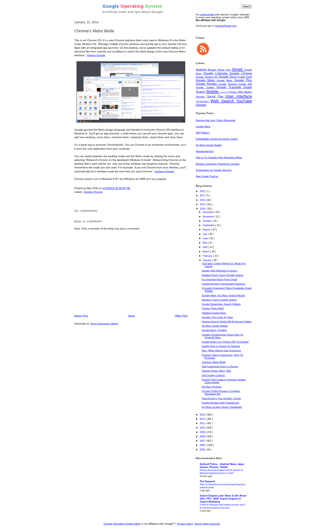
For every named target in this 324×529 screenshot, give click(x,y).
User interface (238, 96)
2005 (203, 449)
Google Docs (228, 76)
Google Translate (230, 87)
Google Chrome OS (207, 77)
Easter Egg (225, 69)
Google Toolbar (206, 87)
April (205, 247)
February (208, 255)
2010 (203, 427)
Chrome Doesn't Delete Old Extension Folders (227, 321)
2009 (203, 432)
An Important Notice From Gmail (219, 279)
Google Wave (203, 126)
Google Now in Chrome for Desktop (221, 346)
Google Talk (245, 84)
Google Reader (207, 84)
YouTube (244, 101)
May (205, 242)
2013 (203, 414)
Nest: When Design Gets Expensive (221, 350)
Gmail (238, 69)
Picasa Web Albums (240, 92)
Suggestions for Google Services (214, 170)
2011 (203, 423)
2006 (203, 445)
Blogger (213, 69)
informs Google (96, 55)
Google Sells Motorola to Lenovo (219, 270)
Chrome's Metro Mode (214, 362)
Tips (222, 96)
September (209, 225)
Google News (225, 80)
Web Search (223, 101)
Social (212, 96)
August (207, 229)
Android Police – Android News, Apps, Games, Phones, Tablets (222, 465)
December (208, 212)
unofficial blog (207, 14)
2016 (203, 200)
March (206, 251)
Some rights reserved (207, 523)
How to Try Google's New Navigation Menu (219, 157)
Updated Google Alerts (214, 313)
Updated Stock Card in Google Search (222, 275)
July (205, 234)
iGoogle (201, 105)
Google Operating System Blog (122, 523)
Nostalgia (224, 92)
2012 (203, 419)
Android (202, 69)
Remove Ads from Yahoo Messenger (216, 120)
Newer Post (81, 315)
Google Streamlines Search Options (221, 304)
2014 (203, 208)
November (208, 216)
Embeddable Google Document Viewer (217, 139)
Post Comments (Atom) (104, 323)
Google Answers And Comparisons (220, 402)
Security (201, 96)
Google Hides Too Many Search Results (223, 295)
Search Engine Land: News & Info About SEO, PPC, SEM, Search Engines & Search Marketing (223, 498)
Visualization (203, 101)
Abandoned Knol (205, 151)
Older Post (181, 315)
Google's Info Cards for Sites (217, 317)
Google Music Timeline (214, 330)
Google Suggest (228, 84)
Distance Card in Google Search (219, 299)
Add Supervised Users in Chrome (220, 366)
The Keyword (207, 481)
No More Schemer (211, 386)
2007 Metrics (203, 132)
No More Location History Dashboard (222, 407)
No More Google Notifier (215, 326)
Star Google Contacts (213, 375)
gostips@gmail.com (226, 25)
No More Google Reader (209, 145)
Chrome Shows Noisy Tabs (216, 370)
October (207, 220)
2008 (203, 436)
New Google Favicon (207, 176)
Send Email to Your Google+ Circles (221, 398)
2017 (203, 195)
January (207, 260)
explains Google (164, 171)
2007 (203, 440)
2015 (203, 204)
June (206, 238)
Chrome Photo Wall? (213, 308)
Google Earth (244, 77)
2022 (203, 191)
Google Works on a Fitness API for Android (225, 342)
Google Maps (206, 80)
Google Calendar (216, 73)
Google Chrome (93, 191)
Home (131, 315)
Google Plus (243, 80)
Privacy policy (185, 523)
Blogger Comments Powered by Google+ (218, 164)
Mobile (213, 91)
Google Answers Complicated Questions (223, 283)
